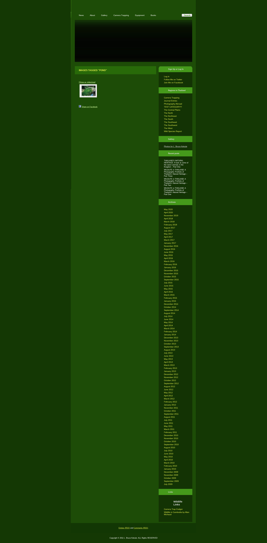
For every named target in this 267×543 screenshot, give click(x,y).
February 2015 (170, 298)
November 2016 (171, 246)
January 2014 (170, 334)
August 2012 (169, 386)
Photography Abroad (173, 104)
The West (168, 128)
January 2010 (170, 469)
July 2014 (168, 316)
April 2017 (168, 237)
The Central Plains (172, 110)
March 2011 (169, 429)
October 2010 (170, 441)
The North (168, 113)
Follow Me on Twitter (173, 79)
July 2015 (168, 283)
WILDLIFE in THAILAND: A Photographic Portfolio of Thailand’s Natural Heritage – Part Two (175, 182)
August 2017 (169, 228)
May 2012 (168, 392)
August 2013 (169, 350)
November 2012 (171, 377)
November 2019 (171, 215)
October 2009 (170, 478)
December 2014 (171, 304)
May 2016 (168, 255)
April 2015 (168, 292)
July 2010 (168, 450)
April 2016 (168, 258)
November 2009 (171, 475)
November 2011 (171, 408)
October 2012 (170, 380)
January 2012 (170, 405)
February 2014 (170, 331)
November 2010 (171, 438)
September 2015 (171, 280)
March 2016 (169, 261)
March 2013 (169, 365)
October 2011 (170, 411)
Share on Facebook (89, 107)
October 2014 (170, 307)
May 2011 (168, 426)
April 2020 (168, 212)
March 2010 (169, 463)
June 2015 (168, 286)
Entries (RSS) (124, 528)
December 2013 (171, 338)
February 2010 (170, 466)
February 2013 (170, 368)
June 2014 (168, 319)
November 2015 (171, 273)
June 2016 (168, 252)
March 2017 (169, 240)
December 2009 (171, 472)
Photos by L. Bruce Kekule (175, 146)
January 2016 (170, 267)
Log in (166, 76)
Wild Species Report (173, 131)
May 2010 (168, 457)
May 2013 (168, 359)
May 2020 (168, 209)
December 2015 (171, 270)
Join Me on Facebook (173, 82)
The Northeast (170, 116)
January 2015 (170, 301)
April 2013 (168, 362)
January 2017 (170, 243)
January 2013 (170, 371)
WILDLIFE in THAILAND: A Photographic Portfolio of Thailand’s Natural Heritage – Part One (175, 191)
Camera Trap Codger (173, 509)
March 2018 (169, 222)
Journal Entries (170, 101)
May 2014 (168, 322)
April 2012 (168, 396)
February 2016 (170, 264)
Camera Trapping (171, 98)
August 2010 (169, 447)
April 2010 (168, 460)
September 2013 (171, 347)
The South (168, 119)
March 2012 (169, 399)
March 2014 (169, 328)
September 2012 (171, 383)
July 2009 (168, 484)
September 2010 (171, 444)
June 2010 (168, 454)
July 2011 (168, 420)
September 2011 (171, 414)
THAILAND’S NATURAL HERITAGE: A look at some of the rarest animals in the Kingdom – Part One (176, 164)
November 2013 (171, 341)
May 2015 (168, 289)
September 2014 (171, 310)
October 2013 (170, 344)
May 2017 (168, 234)
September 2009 (171, 481)
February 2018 (170, 225)
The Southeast (170, 122)
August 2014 (169, 313)
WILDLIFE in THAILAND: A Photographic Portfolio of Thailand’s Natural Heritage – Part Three (175, 173)
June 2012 (168, 389)
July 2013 (168, 353)
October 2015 (170, 276)
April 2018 (168, 218)
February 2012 (170, 402)
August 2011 (169, 417)
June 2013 (168, 356)
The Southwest (170, 125)
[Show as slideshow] (87, 82)
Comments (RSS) (141, 528)
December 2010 (171, 435)
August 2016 (169, 249)
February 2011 (170, 432)
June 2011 (168, 423)
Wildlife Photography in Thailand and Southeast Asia (104, 4)
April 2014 (168, 325)
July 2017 (168, 231)
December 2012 (171, 374)
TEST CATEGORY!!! (173, 107)
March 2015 (169, 295)
